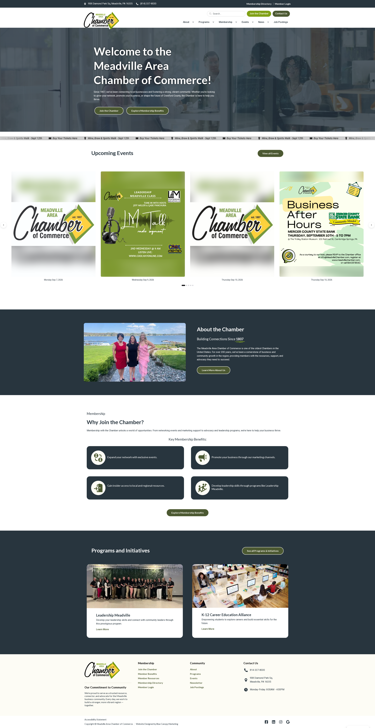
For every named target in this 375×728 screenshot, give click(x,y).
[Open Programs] (213, 22)
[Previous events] (3, 224)
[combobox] (226, 13)
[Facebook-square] (266, 721)
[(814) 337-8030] (137, 4)
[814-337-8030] (246, 670)
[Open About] (193, 22)
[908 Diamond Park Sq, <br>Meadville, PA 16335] (246, 680)
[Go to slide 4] (190, 285)
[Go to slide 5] (192, 285)
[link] (108, 4)
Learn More (102, 629)
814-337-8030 (257, 670)
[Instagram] (280, 721)
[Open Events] (253, 22)
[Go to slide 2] (186, 285)
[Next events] (371, 224)
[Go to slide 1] (183, 285)
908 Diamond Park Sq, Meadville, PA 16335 (110, 3)
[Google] (287, 721)
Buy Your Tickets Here (52, 138)
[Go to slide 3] (188, 285)
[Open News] (268, 22)
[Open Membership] (236, 22)
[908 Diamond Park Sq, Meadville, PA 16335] (85, 4)
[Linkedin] (273, 721)
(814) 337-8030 (148, 3)
